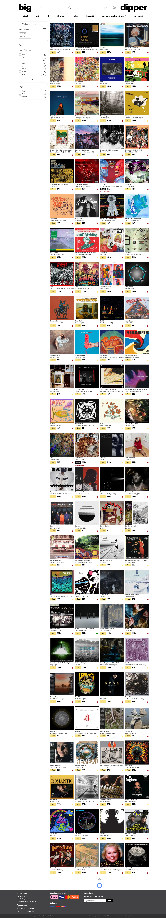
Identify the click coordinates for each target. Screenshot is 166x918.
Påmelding (89, 896)
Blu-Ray (25, 69)
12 (23, 57)
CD (48, 16)
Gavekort (138, 16)
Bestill (103, 189)
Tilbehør (61, 16)
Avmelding (100, 896)
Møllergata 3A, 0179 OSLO (27, 901)
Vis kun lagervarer (29, 24)
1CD (23, 60)
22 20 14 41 (21, 896)
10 (23, 54)
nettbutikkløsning (108, 916)
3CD (24, 63)
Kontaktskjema (23, 899)
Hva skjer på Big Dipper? (114, 16)
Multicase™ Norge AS (125, 916)
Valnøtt (24, 96)
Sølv (23, 94)
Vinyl (25, 16)
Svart (24, 91)
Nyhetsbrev (88, 893)
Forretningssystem (95, 916)
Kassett (90, 16)
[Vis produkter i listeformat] (44, 29)
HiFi (37, 16)
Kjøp (53, 52)
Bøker (76, 16)
